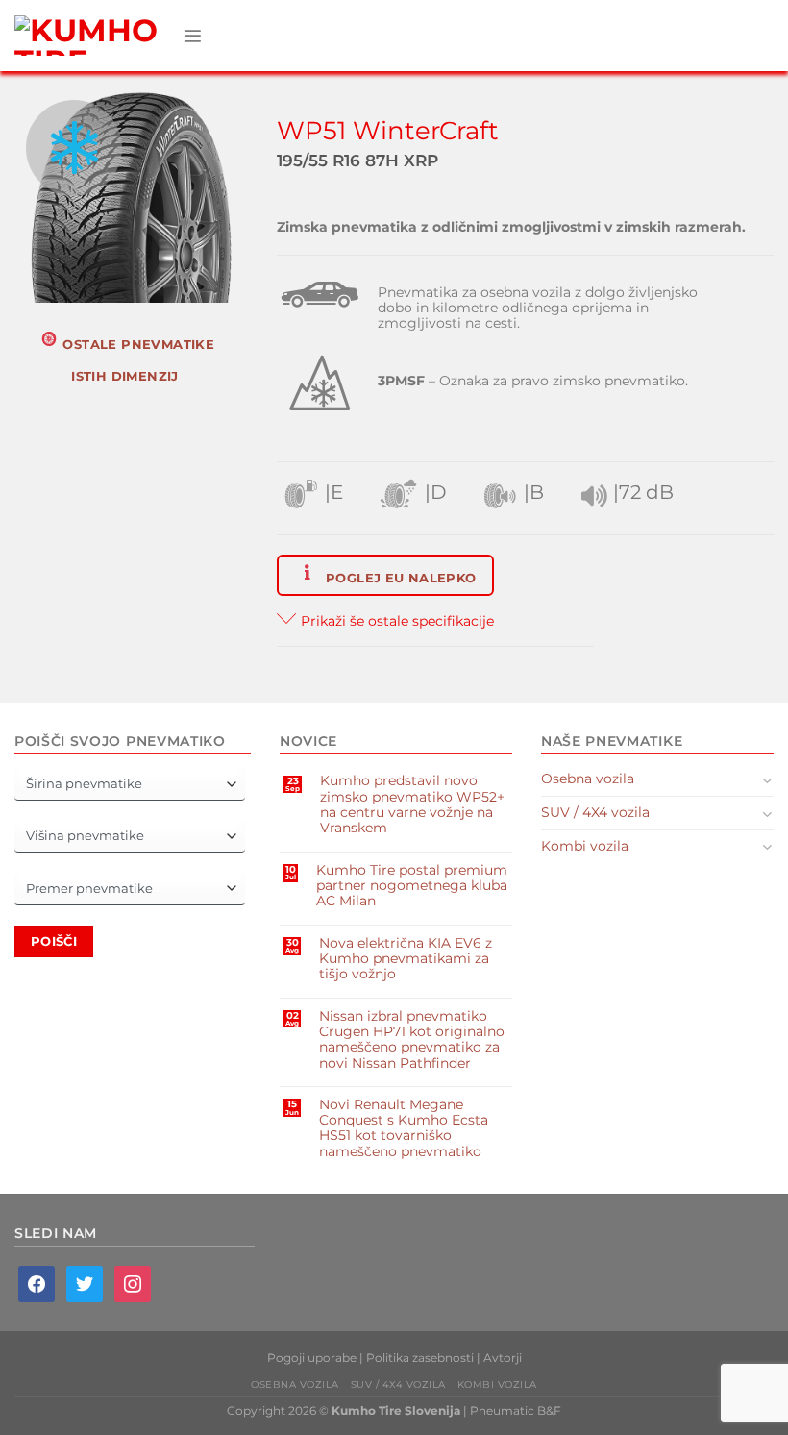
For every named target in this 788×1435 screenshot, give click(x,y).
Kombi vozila (584, 846)
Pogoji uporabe (312, 1357)
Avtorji (502, 1357)
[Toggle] (767, 780)
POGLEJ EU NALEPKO (399, 577)
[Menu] (193, 36)
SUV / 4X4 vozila (595, 812)
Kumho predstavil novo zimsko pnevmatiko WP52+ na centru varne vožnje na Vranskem (412, 804)
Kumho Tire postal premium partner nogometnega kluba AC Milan (411, 885)
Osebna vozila (587, 778)
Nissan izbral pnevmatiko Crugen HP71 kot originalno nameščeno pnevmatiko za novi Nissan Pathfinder (412, 1039)
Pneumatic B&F (515, 1410)
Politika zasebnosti (420, 1357)
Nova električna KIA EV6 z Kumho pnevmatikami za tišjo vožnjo (405, 958)
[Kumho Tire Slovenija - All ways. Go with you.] (91, 35)
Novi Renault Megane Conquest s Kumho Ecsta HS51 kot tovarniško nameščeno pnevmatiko (403, 1128)
